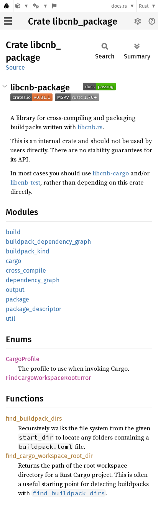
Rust (144, 6)
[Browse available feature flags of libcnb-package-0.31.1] (54, 6)
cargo (13, 261)
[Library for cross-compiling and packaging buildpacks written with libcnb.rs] (22, 6)
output (15, 289)
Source (15, 67)
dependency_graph (32, 280)
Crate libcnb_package (72, 21)
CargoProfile (23, 359)
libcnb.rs (89, 127)
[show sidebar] (8, 21)
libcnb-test (25, 182)
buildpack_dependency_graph (48, 241)
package (17, 299)
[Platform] (40, 6)
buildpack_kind (27, 251)
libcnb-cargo (110, 173)
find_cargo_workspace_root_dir (49, 456)
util (10, 318)
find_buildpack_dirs (34, 418)
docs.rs (119, 6)
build (13, 232)
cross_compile (26, 270)
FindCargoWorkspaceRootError (48, 377)
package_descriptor (33, 309)
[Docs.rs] (6, 6)
